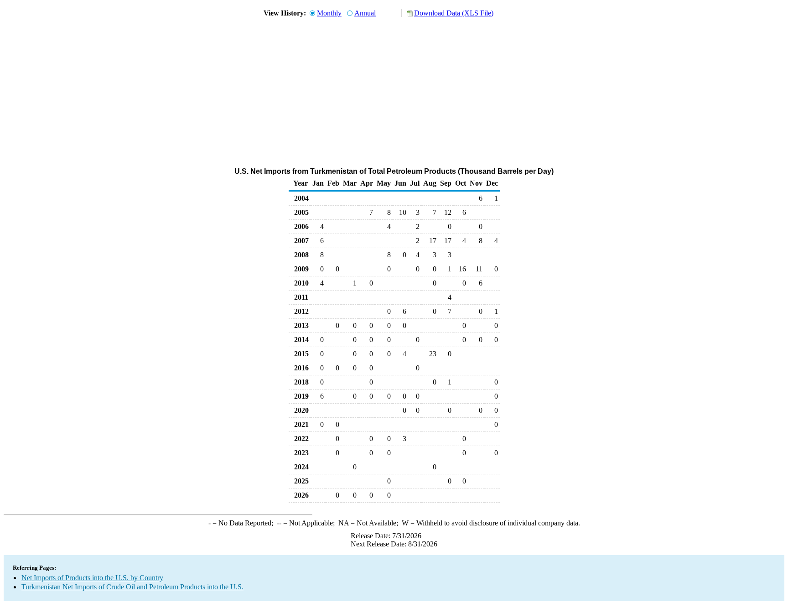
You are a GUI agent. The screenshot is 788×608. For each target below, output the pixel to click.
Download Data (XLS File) (453, 13)
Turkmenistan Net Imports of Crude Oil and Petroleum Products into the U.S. (132, 587)
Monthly (329, 13)
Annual (365, 13)
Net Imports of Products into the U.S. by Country (92, 578)
